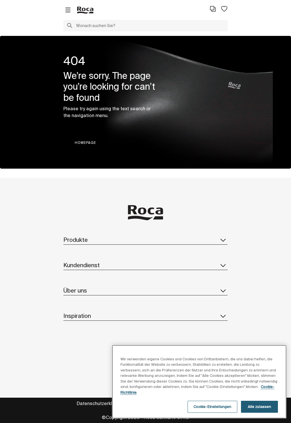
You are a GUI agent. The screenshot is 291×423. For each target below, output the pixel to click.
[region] (199, 381)
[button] (69, 26)
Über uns (75, 290)
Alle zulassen (259, 406)
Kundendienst (81, 265)
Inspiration (77, 315)
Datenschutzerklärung (100, 403)
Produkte (75, 239)
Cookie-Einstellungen (213, 406)
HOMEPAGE (85, 142)
